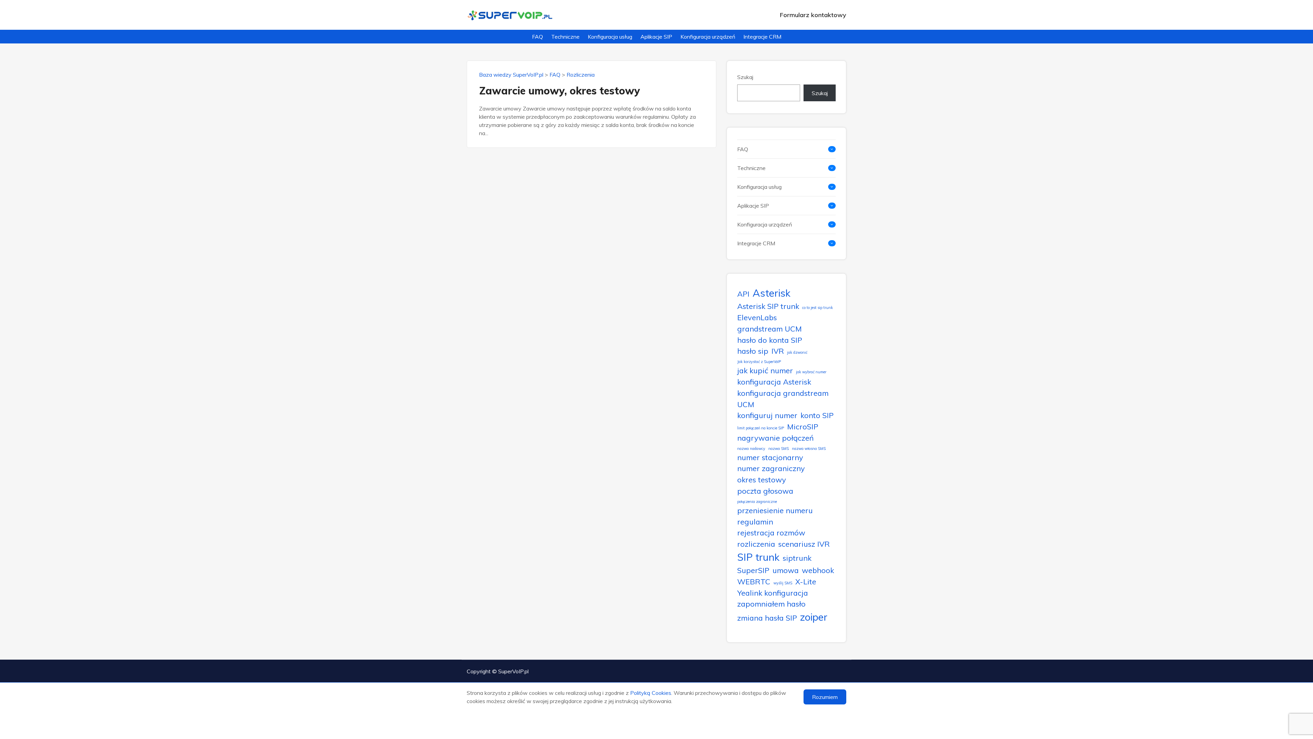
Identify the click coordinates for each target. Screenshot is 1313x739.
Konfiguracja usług (610, 36)
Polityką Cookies (650, 692)
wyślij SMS (782, 583)
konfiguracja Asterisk (774, 381)
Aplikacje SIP (656, 36)
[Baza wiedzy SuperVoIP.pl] (510, 15)
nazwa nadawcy (751, 448)
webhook (818, 570)
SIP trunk (758, 557)
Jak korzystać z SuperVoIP (759, 361)
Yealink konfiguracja (772, 592)
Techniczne (565, 36)
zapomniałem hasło (771, 603)
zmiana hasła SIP (767, 617)
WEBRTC (753, 581)
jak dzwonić (797, 352)
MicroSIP (802, 426)
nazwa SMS (778, 448)
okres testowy (761, 479)
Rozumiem (825, 696)
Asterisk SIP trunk (768, 306)
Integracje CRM (762, 36)
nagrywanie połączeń (775, 437)
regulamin (755, 521)
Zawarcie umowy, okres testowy (559, 90)
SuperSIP (753, 570)
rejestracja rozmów (771, 532)
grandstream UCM (769, 328)
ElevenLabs (757, 317)
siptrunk (797, 557)
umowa (785, 570)
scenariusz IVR (804, 543)
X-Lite (805, 581)
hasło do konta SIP (769, 340)
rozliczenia (756, 543)
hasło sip (752, 350)
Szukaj (745, 77)
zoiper (813, 617)
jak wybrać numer (811, 372)
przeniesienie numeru (775, 510)
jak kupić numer (765, 370)
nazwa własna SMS (809, 448)
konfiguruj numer (767, 415)
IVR (777, 350)
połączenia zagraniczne (757, 501)
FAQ (537, 36)
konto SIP (817, 415)
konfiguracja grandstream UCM (782, 398)
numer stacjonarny (770, 457)
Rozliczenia (581, 74)
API (743, 293)
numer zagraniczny (771, 468)
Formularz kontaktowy (813, 15)
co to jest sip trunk (817, 307)
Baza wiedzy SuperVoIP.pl (511, 74)
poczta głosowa (765, 490)
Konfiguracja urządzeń (707, 36)
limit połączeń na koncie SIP (760, 428)
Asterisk (772, 293)
